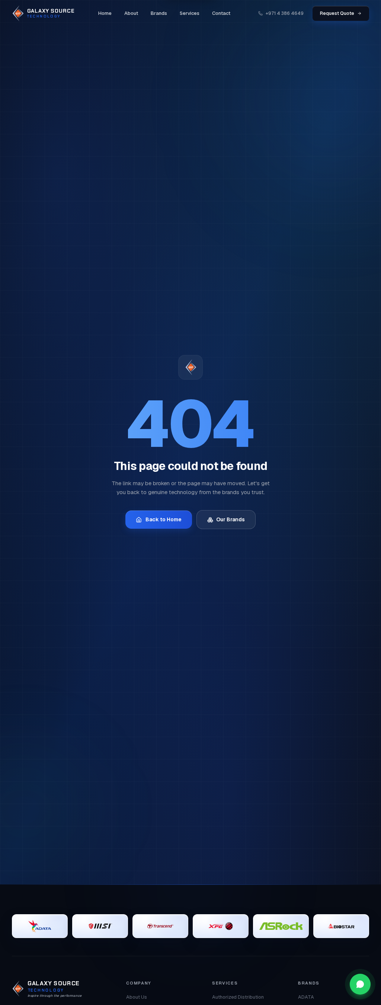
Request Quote (337, 13)
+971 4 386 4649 (285, 13)
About (131, 13)
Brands (159, 13)
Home (105, 13)
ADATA (306, 997)
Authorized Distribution (238, 997)
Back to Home (163, 519)
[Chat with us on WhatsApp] (360, 984)
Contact (221, 13)
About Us (136, 997)
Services (189, 13)
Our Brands (230, 519)
